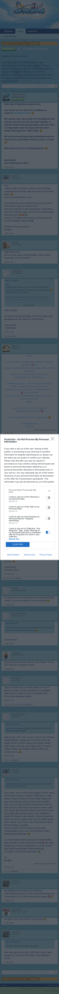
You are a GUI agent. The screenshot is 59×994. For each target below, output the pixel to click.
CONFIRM (17, 544)
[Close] (53, 439)
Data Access (29, 555)
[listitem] (29, 491)
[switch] (48, 497)
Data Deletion (13, 555)
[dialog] (29, 497)
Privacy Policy (46, 555)
